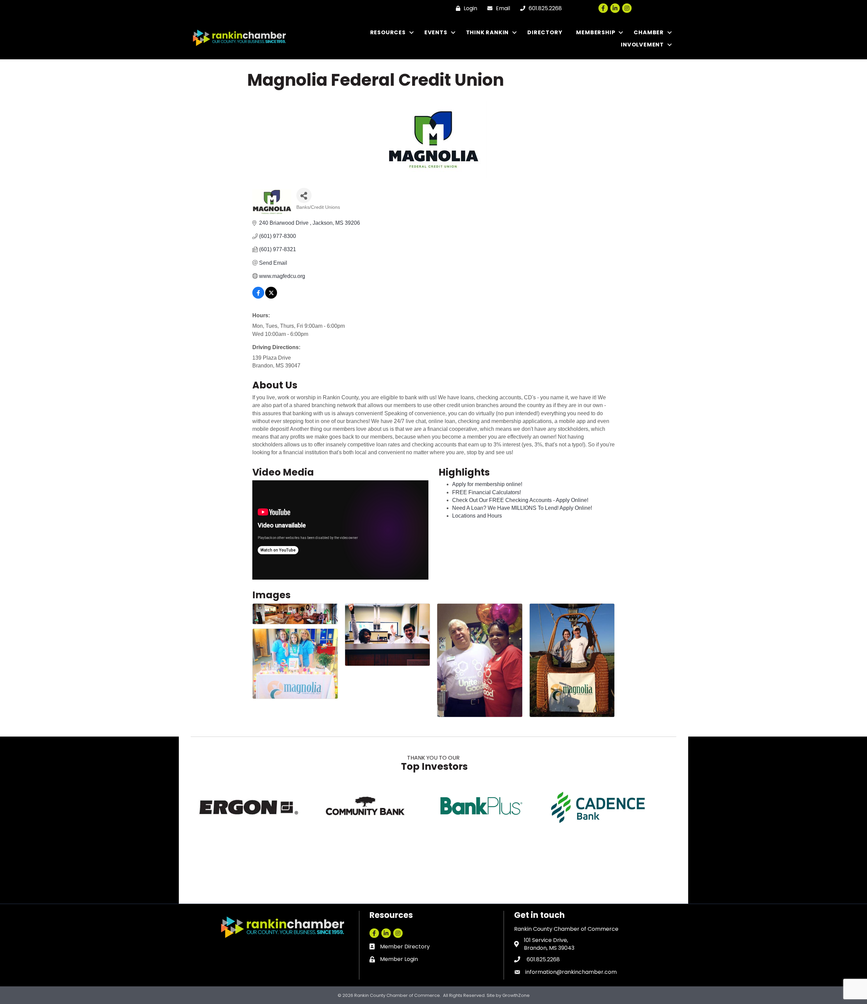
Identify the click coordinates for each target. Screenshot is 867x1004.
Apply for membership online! (487, 484)
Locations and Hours (477, 516)
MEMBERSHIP (595, 32)
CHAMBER (649, 32)
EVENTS (435, 32)
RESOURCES (388, 32)
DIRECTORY (544, 32)
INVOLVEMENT (642, 44)
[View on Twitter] (271, 297)
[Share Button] (304, 195)
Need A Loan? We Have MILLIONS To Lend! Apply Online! (522, 508)
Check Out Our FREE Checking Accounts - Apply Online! (520, 500)
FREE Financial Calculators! (486, 492)
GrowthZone (516, 995)
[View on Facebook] (258, 297)
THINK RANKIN (487, 32)
